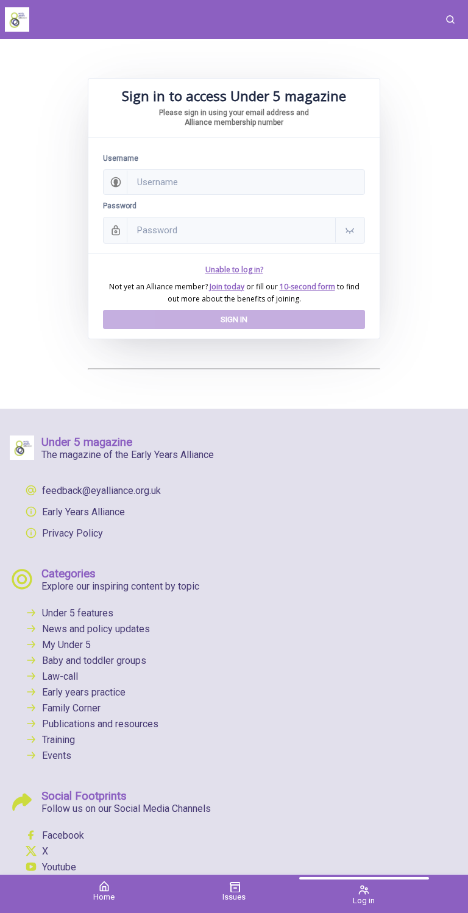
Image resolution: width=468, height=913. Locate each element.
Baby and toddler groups (94, 660)
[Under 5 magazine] (216, 19)
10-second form (307, 286)
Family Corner (71, 708)
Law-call (60, 676)
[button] (450, 19)
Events (56, 755)
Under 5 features (77, 613)
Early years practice (84, 692)
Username (120, 158)
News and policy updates (96, 629)
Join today (227, 286)
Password (119, 206)
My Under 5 (66, 644)
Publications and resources (100, 724)
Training (58, 740)
